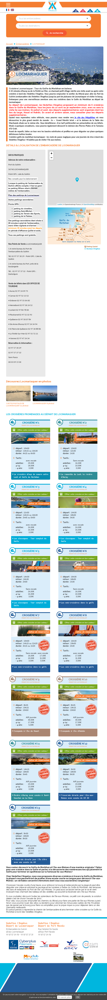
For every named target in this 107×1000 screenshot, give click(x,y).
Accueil (9, 44)
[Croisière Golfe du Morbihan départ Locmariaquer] (74, 249)
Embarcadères (22, 44)
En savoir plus (64, 997)
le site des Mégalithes (84, 118)
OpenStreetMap (88, 204)
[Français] (7, 10)
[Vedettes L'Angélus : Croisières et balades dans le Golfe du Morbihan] (52, 6)
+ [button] (51, 153)
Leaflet (59, 204)
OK (77, 997)
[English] (12, 10)
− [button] (51, 157)
